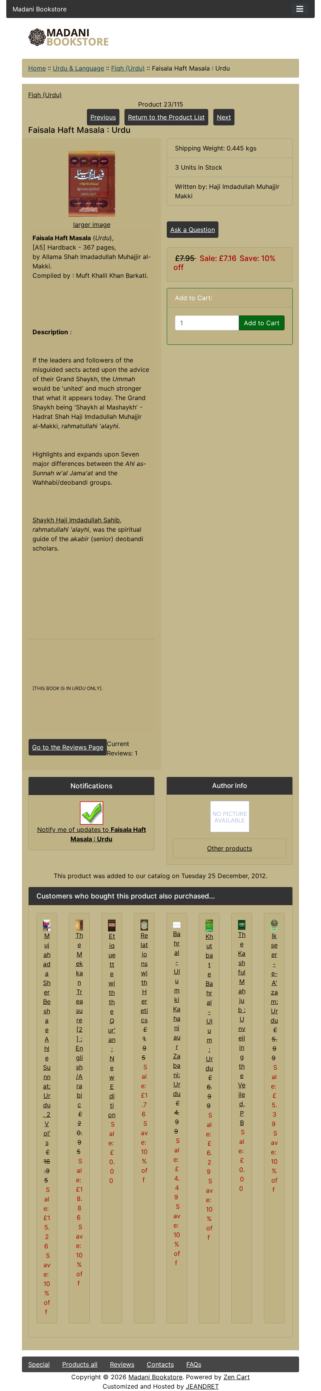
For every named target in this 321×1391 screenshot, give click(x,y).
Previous (103, 117)
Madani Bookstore (155, 1377)
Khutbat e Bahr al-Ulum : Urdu (209, 1002)
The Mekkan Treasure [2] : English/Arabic (79, 1019)
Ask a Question (192, 230)
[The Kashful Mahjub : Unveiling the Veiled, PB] (241, 924)
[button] (250, 1358)
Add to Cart (262, 323)
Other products (229, 848)
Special (39, 1364)
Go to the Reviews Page (67, 747)
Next (224, 117)
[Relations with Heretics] (144, 925)
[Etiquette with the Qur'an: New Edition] (111, 925)
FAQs (193, 1364)
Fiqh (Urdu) (128, 68)
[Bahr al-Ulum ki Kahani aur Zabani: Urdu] (176, 924)
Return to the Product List (166, 117)
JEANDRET (202, 1386)
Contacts (160, 1364)
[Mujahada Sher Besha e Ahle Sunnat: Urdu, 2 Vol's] (46, 925)
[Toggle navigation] (299, 9)
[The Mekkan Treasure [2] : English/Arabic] (79, 924)
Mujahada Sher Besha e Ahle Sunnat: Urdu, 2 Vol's (46, 1039)
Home (37, 68)
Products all (79, 1364)
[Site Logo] (68, 37)
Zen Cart (237, 1377)
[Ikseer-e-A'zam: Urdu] (274, 925)
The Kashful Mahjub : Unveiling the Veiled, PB (241, 1029)
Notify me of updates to (91, 834)
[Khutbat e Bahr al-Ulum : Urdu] (209, 925)
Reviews (122, 1364)
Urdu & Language (78, 68)
